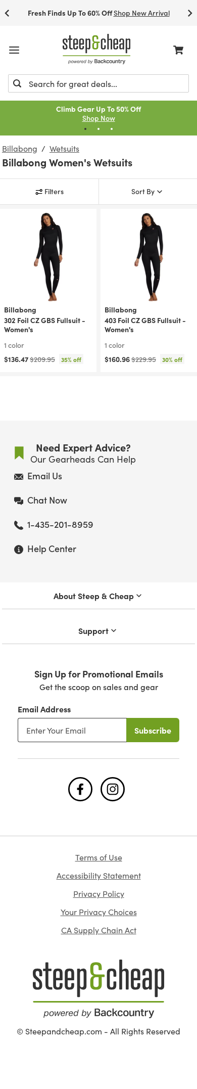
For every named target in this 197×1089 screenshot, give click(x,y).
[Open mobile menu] (14, 50)
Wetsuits (64, 149)
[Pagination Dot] (85, 128)
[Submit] (17, 83)
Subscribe (152, 730)
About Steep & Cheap (94, 595)
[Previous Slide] (7, 13)
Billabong (19, 149)
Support (93, 630)
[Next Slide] (190, 13)
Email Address (44, 709)
